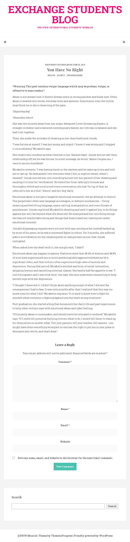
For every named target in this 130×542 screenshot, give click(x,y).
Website (65, 441)
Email (65, 425)
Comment (65, 361)
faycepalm (63, 65)
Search (112, 506)
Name (65, 409)
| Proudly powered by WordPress (93, 535)
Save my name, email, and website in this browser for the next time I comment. (65, 458)
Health (51, 75)
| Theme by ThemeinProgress (55, 535)
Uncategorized (75, 75)
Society (61, 75)
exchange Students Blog (65, 16)
